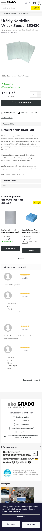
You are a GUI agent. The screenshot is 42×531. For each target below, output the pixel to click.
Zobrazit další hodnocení (31, 380)
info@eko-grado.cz (22, 417)
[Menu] (39, 3)
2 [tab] (20, 258)
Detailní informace (22, 76)
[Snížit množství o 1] (39, 96)
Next (39, 202)
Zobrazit (31, 250)
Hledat (36, 8)
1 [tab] (18, 258)
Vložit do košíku (23, 103)
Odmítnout (11, 524)
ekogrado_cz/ (22, 432)
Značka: (6, 118)
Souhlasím (31, 525)
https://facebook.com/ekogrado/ (22, 428)
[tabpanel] (10, 231)
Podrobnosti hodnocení (30, 30)
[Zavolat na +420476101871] (26, 3)
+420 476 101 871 (22, 421)
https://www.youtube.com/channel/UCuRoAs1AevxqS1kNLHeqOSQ (23, 436)
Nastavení (21, 516)
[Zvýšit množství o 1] (39, 93)
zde (18, 511)
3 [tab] (22, 258)
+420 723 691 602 (22, 424)
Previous (35, 202)
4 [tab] (23, 258)
